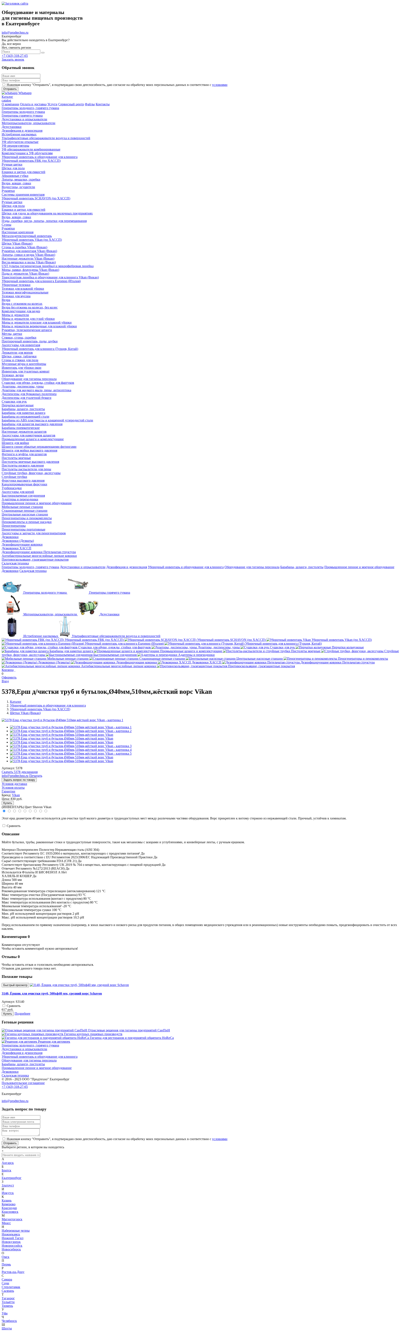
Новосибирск (11, 1249)
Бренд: (6, 795)
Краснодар (9, 1208)
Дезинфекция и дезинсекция (126, 567)
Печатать (35, 775)
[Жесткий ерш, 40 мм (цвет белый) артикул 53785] (71, 753)
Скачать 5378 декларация (20, 772)
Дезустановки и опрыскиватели (82, 567)
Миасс (6, 1223)
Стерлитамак (11, 1287)
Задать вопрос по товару (19, 779)
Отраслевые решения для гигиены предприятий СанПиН (129, 1030)
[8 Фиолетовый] (40, 811)
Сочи (5, 1283)
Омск (5, 1257)
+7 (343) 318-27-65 (15, 55)
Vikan (16, 795)
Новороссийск (12, 1245)
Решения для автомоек (54, 1041)
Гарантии (8, 791)
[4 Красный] (20, 811)
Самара (7, 1279)
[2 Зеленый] (9, 811)
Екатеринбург (12, 1178)
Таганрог (8, 1298)
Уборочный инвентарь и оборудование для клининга (186, 567)
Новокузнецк (11, 1242)
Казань (6, 1200)
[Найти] (42, 52)
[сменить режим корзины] (14, 670)
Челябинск (9, 1321)
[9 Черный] (45, 811)
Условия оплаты (13, 787)
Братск (6, 1170)
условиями (219, 85)
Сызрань (8, 1290)
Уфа (5, 1313)
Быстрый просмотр (15, 985)
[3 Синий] (14, 811)
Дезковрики (10, 571)
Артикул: (8, 768)
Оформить (9, 677)
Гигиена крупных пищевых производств (93, 1034)
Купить (7, 803)
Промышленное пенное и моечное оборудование (359, 567)
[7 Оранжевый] (35, 811)
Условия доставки (14, 784)
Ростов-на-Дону (13, 1272)
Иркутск (8, 1193)
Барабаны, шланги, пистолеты (302, 567)
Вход (5, 681)
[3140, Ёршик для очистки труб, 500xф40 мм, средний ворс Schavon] (79, 985)
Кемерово (8, 1204)
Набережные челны (16, 1230)
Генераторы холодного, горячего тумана (30, 567)
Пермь (6, 1264)
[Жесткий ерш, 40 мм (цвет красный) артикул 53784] (71, 731)
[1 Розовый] (4, 811)
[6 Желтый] (30, 811)
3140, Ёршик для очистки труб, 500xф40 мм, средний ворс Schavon (52, 993)
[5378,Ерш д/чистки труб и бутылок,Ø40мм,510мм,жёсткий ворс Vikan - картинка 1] (62, 720)
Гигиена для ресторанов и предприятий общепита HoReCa (132, 1038)
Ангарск (8, 1163)
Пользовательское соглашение (23, 1083)
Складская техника (33, 571)
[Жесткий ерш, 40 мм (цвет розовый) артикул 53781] (71, 746)
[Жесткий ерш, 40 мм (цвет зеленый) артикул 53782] (71, 749)
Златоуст (8, 1185)
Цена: (6, 799)
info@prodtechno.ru (15, 32)
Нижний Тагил (12, 1238)
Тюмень (7, 1306)
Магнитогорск (12, 1219)
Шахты (7, 1328)
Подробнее (22, 1013)
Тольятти (8, 1302)
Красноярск (10, 1211)
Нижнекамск (11, 1234)
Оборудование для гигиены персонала (252, 567)
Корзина (8, 670)
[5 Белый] (25, 811)
